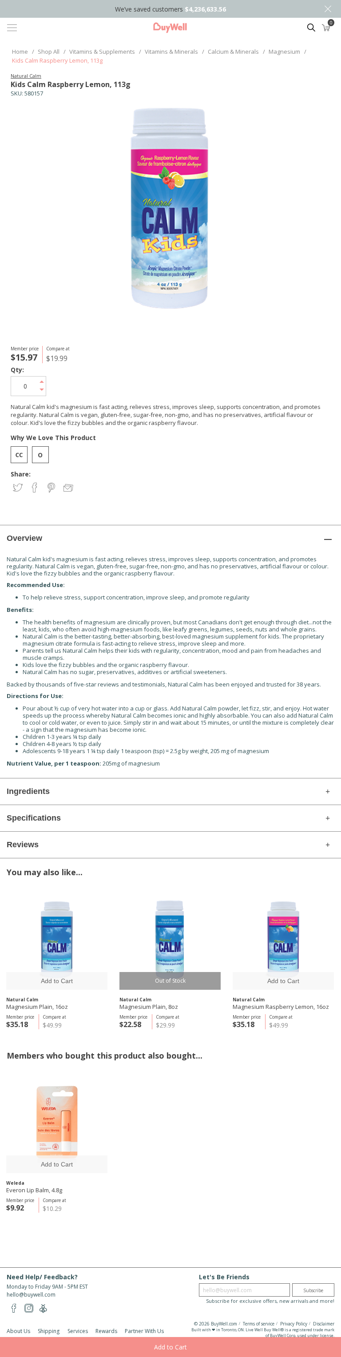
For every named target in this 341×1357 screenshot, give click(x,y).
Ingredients (28, 791)
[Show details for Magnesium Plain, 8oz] (170, 939)
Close (327, 8)
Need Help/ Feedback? (42, 1277)
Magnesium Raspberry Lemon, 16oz (281, 1007)
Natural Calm (26, 75)
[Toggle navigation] (12, 27)
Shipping (48, 1331)
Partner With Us (144, 1331)
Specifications (34, 817)
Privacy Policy (293, 1324)
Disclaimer (323, 1324)
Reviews (23, 844)
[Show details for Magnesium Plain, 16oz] (56, 939)
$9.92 (15, 1208)
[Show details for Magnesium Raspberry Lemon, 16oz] (283, 939)
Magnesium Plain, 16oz (37, 1007)
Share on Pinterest (52, 488)
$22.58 (130, 1024)
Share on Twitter (18, 488)
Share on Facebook (35, 488)
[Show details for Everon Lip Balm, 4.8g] (56, 1122)
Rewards (106, 1331)
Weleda (15, 1183)
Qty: (17, 369)
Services (77, 1331)
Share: (21, 474)
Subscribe (313, 1290)
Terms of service (258, 1324)
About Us (18, 1331)
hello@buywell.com (31, 1294)
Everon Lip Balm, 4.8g (34, 1190)
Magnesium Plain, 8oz (148, 1007)
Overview (24, 538)
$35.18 (17, 1024)
